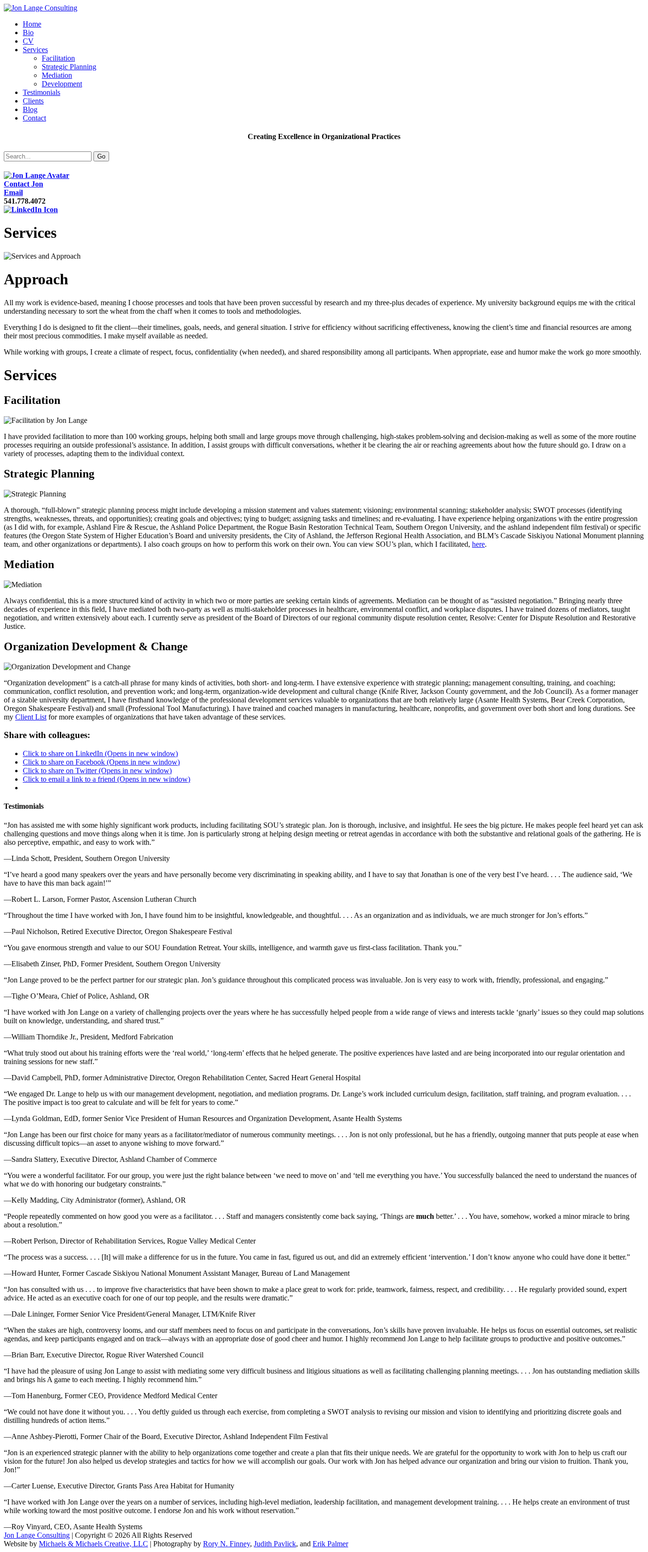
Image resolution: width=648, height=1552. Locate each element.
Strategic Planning (69, 67)
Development (62, 84)
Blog (30, 109)
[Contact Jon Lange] (36, 175)
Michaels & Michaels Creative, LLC (93, 1544)
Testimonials (41, 92)
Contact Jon (23, 184)
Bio (28, 32)
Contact (34, 118)
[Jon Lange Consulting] (40, 8)
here (478, 544)
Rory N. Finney (226, 1544)
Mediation (57, 75)
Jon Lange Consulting (37, 1535)
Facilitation (58, 58)
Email (13, 192)
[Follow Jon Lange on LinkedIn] (31, 210)
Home (32, 24)
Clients (33, 101)
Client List (30, 717)
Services (35, 50)
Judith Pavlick (275, 1544)
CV (28, 41)
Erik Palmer (330, 1544)
